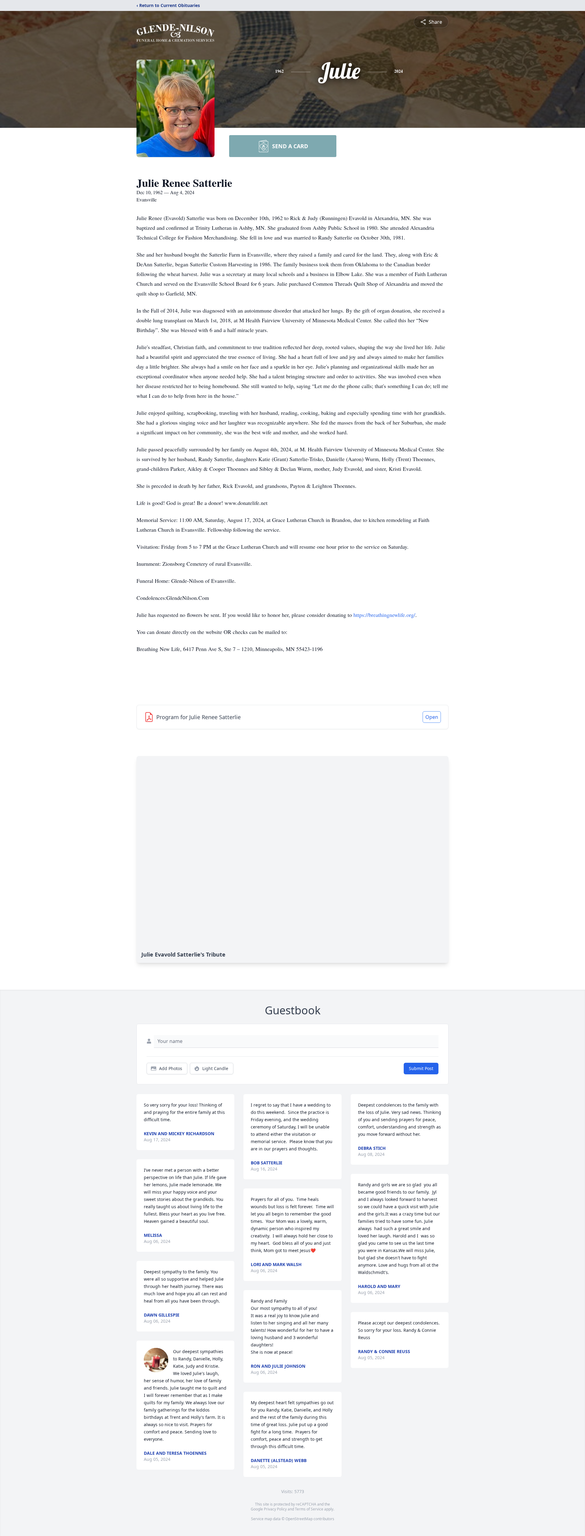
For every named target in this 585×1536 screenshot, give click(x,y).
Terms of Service (309, 1509)
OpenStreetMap (299, 1518)
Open (431, 717)
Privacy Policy (275, 1509)
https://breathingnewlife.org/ (384, 614)
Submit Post (421, 1068)
